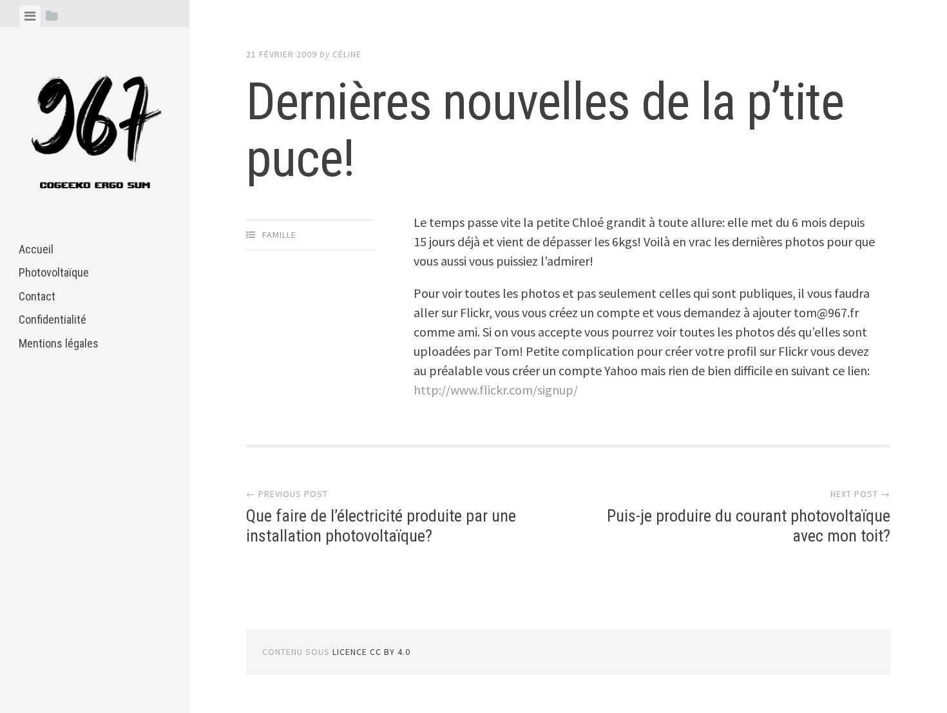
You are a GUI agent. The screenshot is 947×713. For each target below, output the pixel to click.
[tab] (30, 16)
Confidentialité (52, 319)
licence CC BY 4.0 (371, 652)
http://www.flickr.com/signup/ (496, 390)
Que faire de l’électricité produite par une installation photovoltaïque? (381, 525)
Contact (37, 296)
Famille (279, 234)
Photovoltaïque (54, 272)
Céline (346, 54)
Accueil (36, 249)
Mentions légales (59, 343)
